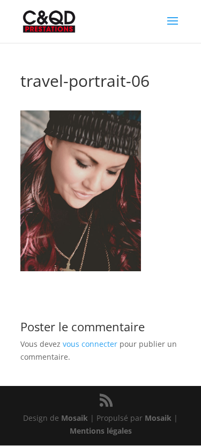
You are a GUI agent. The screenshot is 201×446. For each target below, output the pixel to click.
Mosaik (74, 418)
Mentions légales (101, 431)
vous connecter (90, 344)
